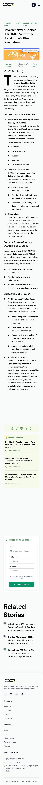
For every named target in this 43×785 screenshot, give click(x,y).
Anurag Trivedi (14, 451)
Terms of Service (10, 742)
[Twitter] (5, 694)
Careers (6, 714)
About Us (7, 707)
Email (11, 547)
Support (7, 746)
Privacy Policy (9, 738)
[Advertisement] (21, 408)
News (6, 730)
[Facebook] (22, 694)
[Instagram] (11, 694)
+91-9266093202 (13, 762)
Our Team (7, 711)
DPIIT (18, 23)
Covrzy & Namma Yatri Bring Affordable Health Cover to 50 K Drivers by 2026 (18, 460)
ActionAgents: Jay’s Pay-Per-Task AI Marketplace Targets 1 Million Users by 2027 (20, 477)
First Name (13, 557)
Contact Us (8, 718)
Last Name (12, 566)
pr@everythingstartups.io (15, 759)
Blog (5, 734)
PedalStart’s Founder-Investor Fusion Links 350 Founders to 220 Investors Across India (20, 444)
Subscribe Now (23, 584)
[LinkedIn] (16, 694)
